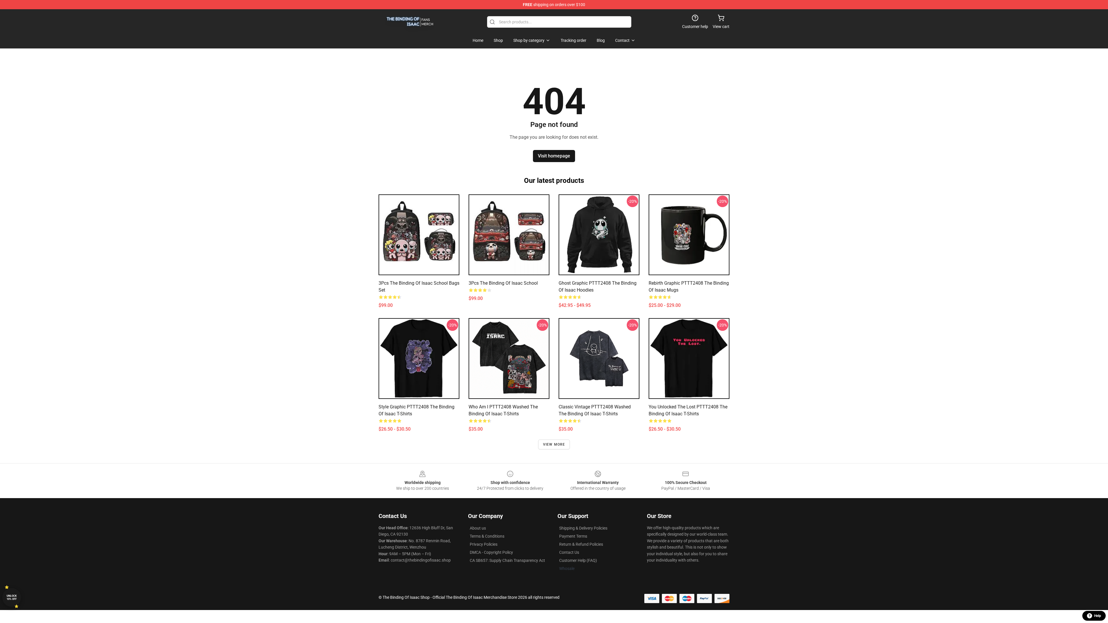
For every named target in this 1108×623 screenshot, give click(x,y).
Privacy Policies (483, 544)
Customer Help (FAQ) (578, 560)
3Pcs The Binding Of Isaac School (503, 283)
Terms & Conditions (487, 536)
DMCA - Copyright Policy (491, 552)
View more (554, 444)
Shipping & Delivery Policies (583, 528)
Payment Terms (573, 536)
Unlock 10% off (12, 597)
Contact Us (569, 552)
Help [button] (1097, 616)
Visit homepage (554, 156)
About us (478, 528)
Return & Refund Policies (581, 544)
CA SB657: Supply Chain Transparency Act (507, 560)
